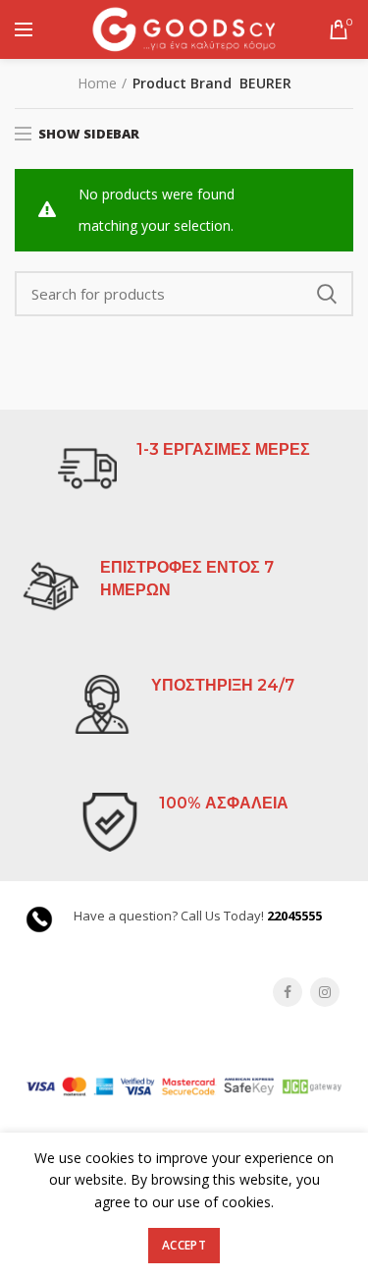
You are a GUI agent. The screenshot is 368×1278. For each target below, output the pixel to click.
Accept (184, 1245)
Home (97, 83)
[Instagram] (325, 992)
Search (326, 293)
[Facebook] (287, 992)
